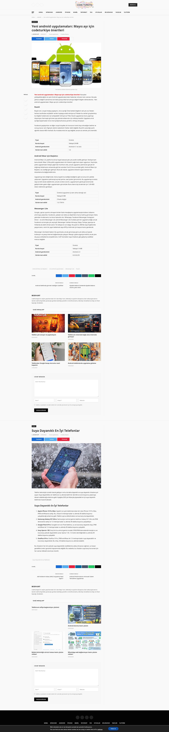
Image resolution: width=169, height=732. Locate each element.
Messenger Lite (70, 269)
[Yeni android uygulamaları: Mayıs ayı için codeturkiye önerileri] (66, 65)
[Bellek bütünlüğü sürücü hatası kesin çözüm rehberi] (48, 640)
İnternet (84, 12)
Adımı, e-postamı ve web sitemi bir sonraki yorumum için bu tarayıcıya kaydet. (59, 405)
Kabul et (113, 728)
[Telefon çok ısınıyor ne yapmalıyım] (48, 323)
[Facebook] (25, 99)
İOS (91, 12)
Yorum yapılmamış (53, 34)
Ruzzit (78, 269)
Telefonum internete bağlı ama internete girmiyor (82, 336)
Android (59, 12)
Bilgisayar (109, 12)
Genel (41, 12)
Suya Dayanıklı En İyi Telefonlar (41, 560)
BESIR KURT (36, 34)
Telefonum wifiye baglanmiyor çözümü (45, 607)
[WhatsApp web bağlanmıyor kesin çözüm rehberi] (84, 640)
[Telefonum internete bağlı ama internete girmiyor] (84, 323)
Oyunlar (98, 12)
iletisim (127, 12)
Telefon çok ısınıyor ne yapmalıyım (44, 335)
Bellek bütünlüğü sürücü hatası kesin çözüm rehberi (47, 653)
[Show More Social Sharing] (71, 38)
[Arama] (136, 12)
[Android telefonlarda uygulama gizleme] (84, 351)
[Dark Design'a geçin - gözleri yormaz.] (134, 12)
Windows (49, 12)
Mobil (75, 12)
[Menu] (33, 12)
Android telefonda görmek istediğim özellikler (49, 285)
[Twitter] (25, 104)
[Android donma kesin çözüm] (84, 614)
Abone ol (133, 5)
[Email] (25, 117)
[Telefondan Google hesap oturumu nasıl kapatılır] (48, 351)
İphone (67, 12)
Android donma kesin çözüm (78, 626)
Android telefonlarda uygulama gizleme (82, 363)
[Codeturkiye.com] (84, 5)
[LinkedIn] (25, 108)
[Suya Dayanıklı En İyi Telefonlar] (66, 465)
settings (100, 729)
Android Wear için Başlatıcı (40, 269)
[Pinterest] (25, 112)
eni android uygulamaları (56, 269)
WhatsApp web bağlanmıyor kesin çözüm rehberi (82, 653)
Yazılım (118, 12)
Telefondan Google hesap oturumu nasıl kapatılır (46, 364)
